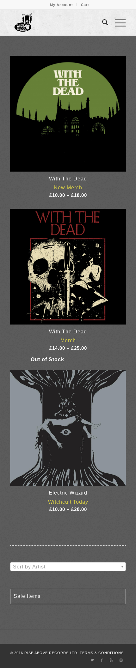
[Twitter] (92, 660)
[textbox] (68, 566)
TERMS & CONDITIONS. (102, 653)
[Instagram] (121, 660)
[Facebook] (102, 660)
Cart (85, 5)
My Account (61, 5)
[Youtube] (111, 660)
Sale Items (27, 596)
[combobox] (68, 566)
